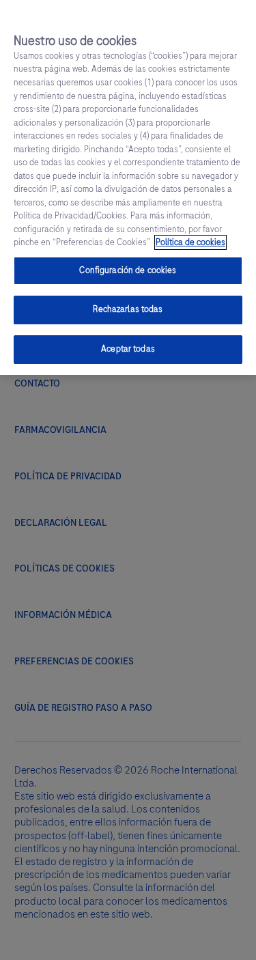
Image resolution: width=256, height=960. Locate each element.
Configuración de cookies (127, 270)
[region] (128, 187)
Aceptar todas (128, 349)
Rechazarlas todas (127, 309)
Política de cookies (190, 242)
